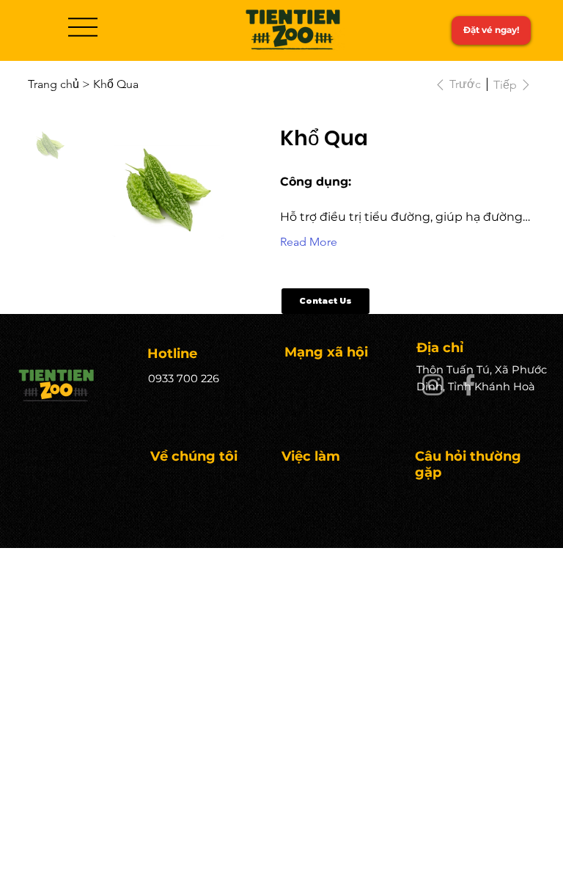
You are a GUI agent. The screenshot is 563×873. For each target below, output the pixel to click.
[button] (325, 301)
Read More (308, 242)
